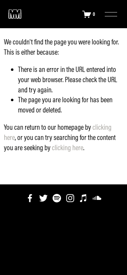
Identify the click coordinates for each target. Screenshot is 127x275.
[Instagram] (70, 198)
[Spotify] (57, 198)
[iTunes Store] (83, 198)
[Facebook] (30, 198)
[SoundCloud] (97, 198)
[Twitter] (43, 198)
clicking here (67, 147)
